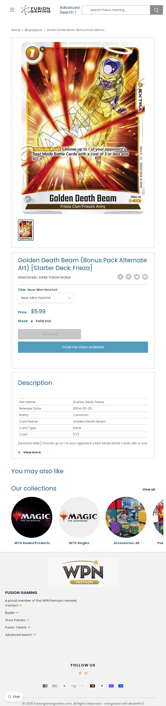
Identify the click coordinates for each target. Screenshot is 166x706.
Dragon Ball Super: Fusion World (44, 277)
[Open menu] (12, 10)
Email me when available (83, 347)
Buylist (10, 613)
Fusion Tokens (16, 627)
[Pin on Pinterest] (129, 277)
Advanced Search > (70, 10)
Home (15, 30)
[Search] (156, 10)
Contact (12, 605)
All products (33, 30)
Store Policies (15, 620)
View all (149, 489)
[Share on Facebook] (120, 277)
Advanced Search (19, 635)
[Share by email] (145, 277)
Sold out (49, 334)
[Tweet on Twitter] (137, 277)
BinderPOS (136, 703)
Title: (37, 289)
